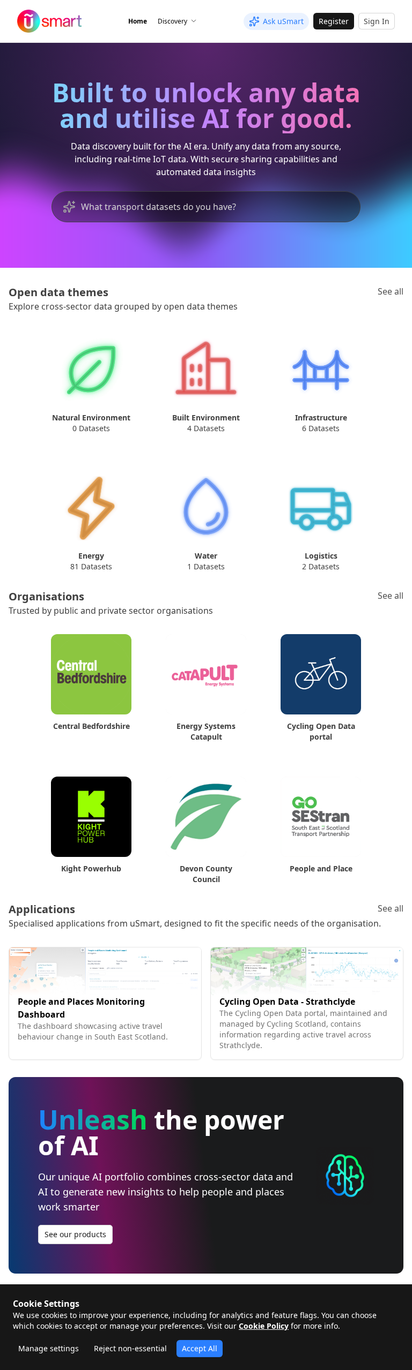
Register (334, 21)
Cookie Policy (264, 1326)
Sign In (376, 21)
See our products (75, 1234)
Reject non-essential (130, 1348)
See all (390, 291)
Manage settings (48, 1348)
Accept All (199, 1348)
